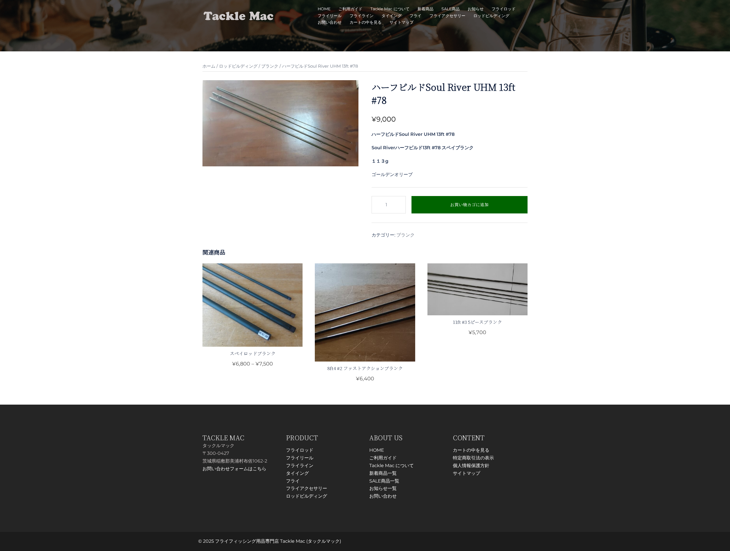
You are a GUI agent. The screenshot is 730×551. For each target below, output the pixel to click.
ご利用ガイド (350, 8)
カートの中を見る (366, 22)
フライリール (330, 15)
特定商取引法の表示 (473, 458)
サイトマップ (401, 22)
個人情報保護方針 (471, 465)
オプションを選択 (253, 364)
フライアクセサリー (447, 15)
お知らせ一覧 (383, 488)
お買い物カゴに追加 (469, 204)
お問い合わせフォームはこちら (234, 468)
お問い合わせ (330, 22)
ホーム (208, 66)
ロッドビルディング (491, 15)
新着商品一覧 (383, 473)
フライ (415, 15)
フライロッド (504, 8)
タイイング (392, 15)
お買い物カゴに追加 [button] (368, 378)
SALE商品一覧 (384, 481)
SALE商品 (450, 8)
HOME (324, 8)
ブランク (269, 66)
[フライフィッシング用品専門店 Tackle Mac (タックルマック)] (238, 15)
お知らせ (476, 8)
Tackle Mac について (389, 8)
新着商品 (425, 8)
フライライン (362, 15)
